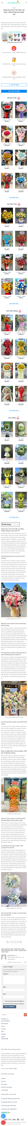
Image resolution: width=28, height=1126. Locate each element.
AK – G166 (7, 248)
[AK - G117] (7, 216)
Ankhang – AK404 (21, 486)
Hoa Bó (3, 1078)
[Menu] (2, 2)
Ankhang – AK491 (7, 486)
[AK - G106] (7, 452)
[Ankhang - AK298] (21, 110)
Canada (3, 1029)
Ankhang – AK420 (21, 357)
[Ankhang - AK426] (21, 323)
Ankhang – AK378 (7, 296)
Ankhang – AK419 (7, 357)
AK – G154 (21, 190)
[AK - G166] (7, 239)
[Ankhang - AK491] (7, 476)
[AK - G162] (7, 181)
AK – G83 (7, 438)
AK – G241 (7, 167)
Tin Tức (14, 7)
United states (4, 1023)
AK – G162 (7, 190)
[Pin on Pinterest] (18, 942)
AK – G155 (21, 167)
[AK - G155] (21, 158)
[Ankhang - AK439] (7, 323)
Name (4, 987)
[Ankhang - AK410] (7, 262)
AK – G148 (7, 380)
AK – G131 (21, 403)
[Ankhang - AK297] (7, 110)
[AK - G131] (21, 394)
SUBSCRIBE (4, 1038)
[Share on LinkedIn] (20, 942)
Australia (3, 1034)
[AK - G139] (21, 216)
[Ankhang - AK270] (7, 134)
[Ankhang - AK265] (21, 134)
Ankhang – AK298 (21, 119)
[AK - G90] (21, 429)
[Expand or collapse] (18, 524)
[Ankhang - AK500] (21, 500)
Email (4, 994)
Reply (25, 962)
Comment (6, 974)
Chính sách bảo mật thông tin (9, 1109)
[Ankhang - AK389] (21, 286)
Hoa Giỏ (3, 1081)
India (2, 1031)
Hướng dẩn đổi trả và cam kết (9, 1102)
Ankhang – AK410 (7, 272)
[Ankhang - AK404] (21, 476)
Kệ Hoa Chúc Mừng (6, 1087)
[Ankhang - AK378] (7, 286)
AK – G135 (21, 248)
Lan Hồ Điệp (4, 1090)
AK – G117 (7, 225)
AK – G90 (21, 438)
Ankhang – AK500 (21, 510)
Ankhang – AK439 (7, 332)
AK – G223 (21, 380)
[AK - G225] (7, 394)
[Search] (26, 2)
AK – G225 (7, 403)
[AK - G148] (7, 371)
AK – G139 (21, 225)
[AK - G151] (21, 452)
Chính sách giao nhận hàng (8, 1105)
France (3, 1026)
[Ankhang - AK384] (7, 500)
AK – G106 (7, 462)
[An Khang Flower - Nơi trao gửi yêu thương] (14, 2)
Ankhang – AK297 (7, 119)
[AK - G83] (7, 429)
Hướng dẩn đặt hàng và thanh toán (10, 1098)
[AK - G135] (21, 239)
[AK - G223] (21, 371)
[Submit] (25, 1014)
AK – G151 (21, 462)
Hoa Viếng (4, 1084)
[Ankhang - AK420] (21, 347)
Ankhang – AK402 (21, 272)
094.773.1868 (13, 1068)
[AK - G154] (21, 181)
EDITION (5, 1019)
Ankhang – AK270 (7, 144)
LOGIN (3, 1037)
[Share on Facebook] (10, 942)
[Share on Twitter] (12, 942)
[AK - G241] (7, 158)
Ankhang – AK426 (21, 332)
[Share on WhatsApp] (7, 942)
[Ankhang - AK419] (7, 347)
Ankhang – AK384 (7, 510)
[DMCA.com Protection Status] (5, 1112)
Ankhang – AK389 (21, 296)
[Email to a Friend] (15, 942)
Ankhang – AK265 (21, 144)
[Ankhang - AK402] (21, 262)
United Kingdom (5, 1021)
